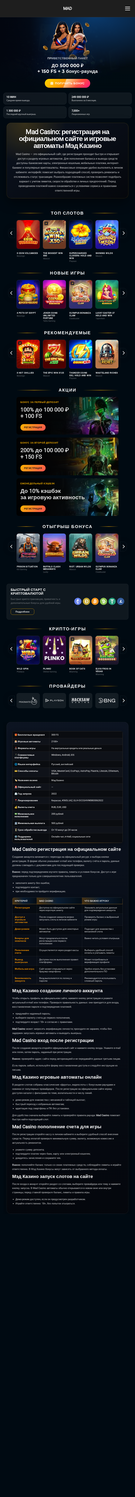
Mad (67, 9)
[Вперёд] (123, 233)
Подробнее (22, 611)
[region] (67, 241)
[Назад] (11, 233)
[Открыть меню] (127, 8)
